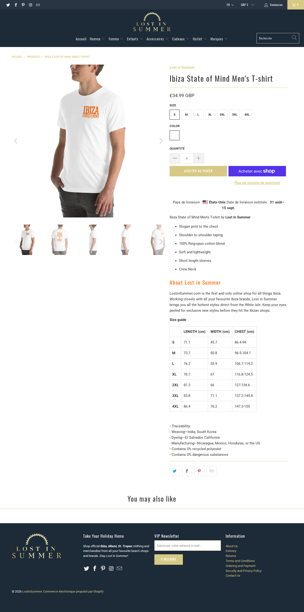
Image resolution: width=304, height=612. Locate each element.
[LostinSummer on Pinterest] (23, 4)
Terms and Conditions (240, 561)
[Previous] (16, 141)
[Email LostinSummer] (38, 4)
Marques (217, 38)
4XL (247, 114)
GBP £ (244, 5)
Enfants (133, 38)
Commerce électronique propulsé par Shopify (73, 591)
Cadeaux (179, 38)
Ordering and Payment (240, 566)
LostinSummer (32, 591)
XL (210, 114)
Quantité (177, 148)
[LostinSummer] (152, 22)
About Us (232, 546)
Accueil (81, 38)
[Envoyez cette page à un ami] (212, 471)
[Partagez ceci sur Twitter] (175, 471)
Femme (114, 38)
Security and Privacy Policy (243, 571)
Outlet (198, 38)
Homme (95, 38)
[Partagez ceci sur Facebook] (187, 471)
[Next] (160, 141)
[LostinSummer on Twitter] (8, 4)
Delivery (231, 551)
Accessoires (156, 38)
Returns (231, 556)
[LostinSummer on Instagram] (30, 4)
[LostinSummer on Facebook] (15, 4)
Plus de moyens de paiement (257, 183)
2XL (222, 114)
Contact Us (233, 575)
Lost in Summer (182, 67)
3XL (234, 114)
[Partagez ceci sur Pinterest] (199, 471)
